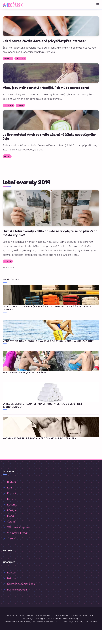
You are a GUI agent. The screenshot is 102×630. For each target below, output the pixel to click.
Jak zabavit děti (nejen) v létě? (24, 372)
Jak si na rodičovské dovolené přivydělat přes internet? (44, 41)
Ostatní (7, 261)
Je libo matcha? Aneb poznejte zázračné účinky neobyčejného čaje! (49, 136)
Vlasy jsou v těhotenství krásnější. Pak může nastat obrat (46, 88)
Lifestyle (20, 59)
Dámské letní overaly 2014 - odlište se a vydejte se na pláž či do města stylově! (50, 233)
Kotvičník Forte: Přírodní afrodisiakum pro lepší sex (39, 438)
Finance (8, 59)
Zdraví (20, 105)
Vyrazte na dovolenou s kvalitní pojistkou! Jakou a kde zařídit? (48, 341)
